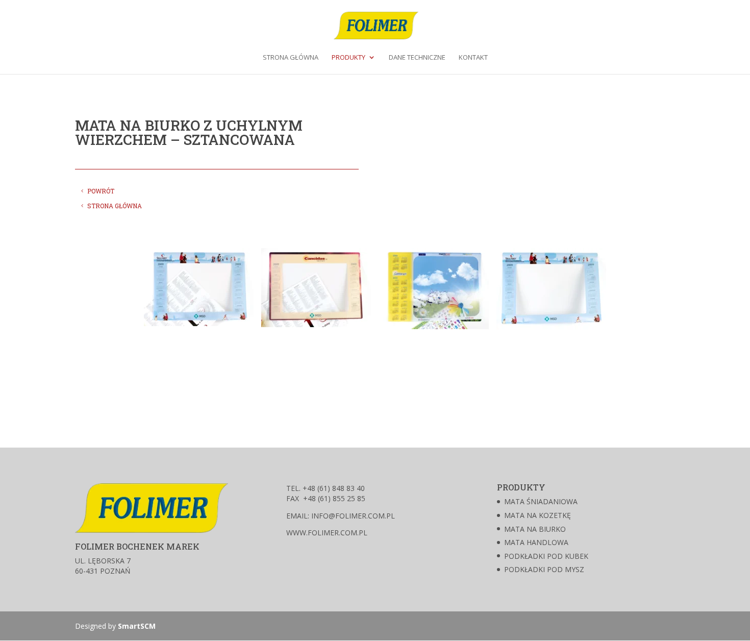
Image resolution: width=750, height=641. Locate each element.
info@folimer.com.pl (352, 516)
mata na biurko (535, 529)
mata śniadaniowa (541, 501)
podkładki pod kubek (546, 556)
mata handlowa (536, 542)
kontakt (473, 58)
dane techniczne (417, 58)
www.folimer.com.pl (326, 532)
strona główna (114, 206)
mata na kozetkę (537, 515)
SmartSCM (137, 626)
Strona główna (290, 58)
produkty (348, 58)
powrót (100, 191)
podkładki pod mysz (544, 569)
